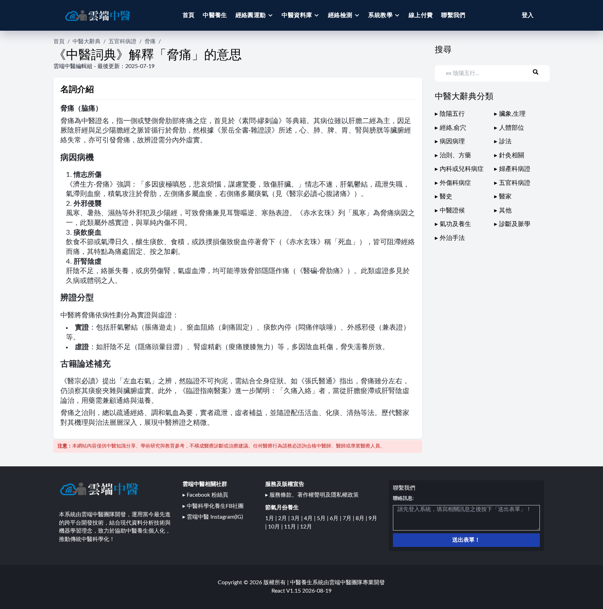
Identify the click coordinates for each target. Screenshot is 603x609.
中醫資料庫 (297, 15)
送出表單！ (466, 540)
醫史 (446, 197)
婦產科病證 (514, 169)
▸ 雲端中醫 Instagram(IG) (213, 517)
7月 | (349, 518)
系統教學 (380, 15)
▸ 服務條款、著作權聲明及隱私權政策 (312, 495)
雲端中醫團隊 (346, 582)
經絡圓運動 (251, 15)
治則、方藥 (455, 155)
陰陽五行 (452, 114)
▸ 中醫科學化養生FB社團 (213, 506)
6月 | (336, 518)
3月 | (297, 518)
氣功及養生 (455, 224)
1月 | (271, 518)
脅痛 (150, 41)
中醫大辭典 (86, 41)
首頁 (189, 15)
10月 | (276, 526)
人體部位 (511, 128)
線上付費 (421, 15)
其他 (505, 210)
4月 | (310, 518)
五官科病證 (122, 41)
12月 (306, 526)
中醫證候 (452, 210)
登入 (528, 15)
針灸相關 (511, 155)
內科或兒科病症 (462, 169)
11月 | (292, 526)
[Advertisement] (492, 292)
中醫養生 (215, 15)
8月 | (362, 518)
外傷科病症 (455, 183)
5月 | (323, 518)
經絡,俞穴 (453, 128)
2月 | (284, 518)
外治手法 (452, 238)
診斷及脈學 (514, 224)
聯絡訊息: (403, 498)
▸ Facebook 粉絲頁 (205, 495)
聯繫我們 (453, 15)
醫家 (505, 197)
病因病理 (452, 141)
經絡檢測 (340, 15)
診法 (505, 141)
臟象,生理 (512, 114)
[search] (540, 72)
